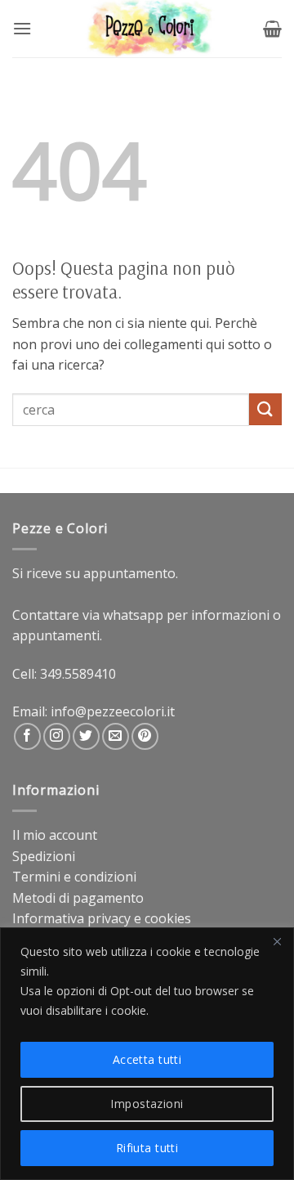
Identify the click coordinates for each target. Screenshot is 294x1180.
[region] (147, 1053)
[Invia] (265, 409)
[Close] (277, 941)
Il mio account (54, 835)
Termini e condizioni (74, 877)
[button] (22, 28)
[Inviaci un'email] (115, 736)
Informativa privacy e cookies (101, 918)
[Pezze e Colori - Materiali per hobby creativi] (147, 28)
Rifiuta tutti (147, 1147)
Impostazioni (146, 1103)
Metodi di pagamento (78, 898)
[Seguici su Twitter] (86, 736)
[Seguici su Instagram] (56, 736)
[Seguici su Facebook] (27, 736)
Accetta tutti (147, 1059)
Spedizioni (43, 856)
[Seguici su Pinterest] (144, 736)
